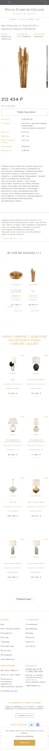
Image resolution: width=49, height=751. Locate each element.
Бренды (29, 633)
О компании (31, 624)
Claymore (38, 36)
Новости (30, 642)
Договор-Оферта (9, 670)
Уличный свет (8, 646)
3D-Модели (6, 655)
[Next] (47, 66)
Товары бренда (9, 238)
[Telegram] (9, 2)
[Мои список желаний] (33, 2)
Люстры (5, 637)
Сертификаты (8, 659)
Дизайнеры (31, 629)
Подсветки (6, 633)
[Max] (37, 724)
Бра (2, 624)
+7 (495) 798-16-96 (34, 672)
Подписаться (25, 715)
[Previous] (36, 252)
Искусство (6, 650)
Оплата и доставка (10, 675)
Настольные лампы (10, 629)
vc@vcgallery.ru (33, 686)
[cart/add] (15, 399)
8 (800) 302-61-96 (34, 669)
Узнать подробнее (24, 736)
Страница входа (9, 691)
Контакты (30, 646)
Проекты (30, 637)
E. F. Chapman (24, 36)
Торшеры (5, 642)
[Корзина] (39, 2)
